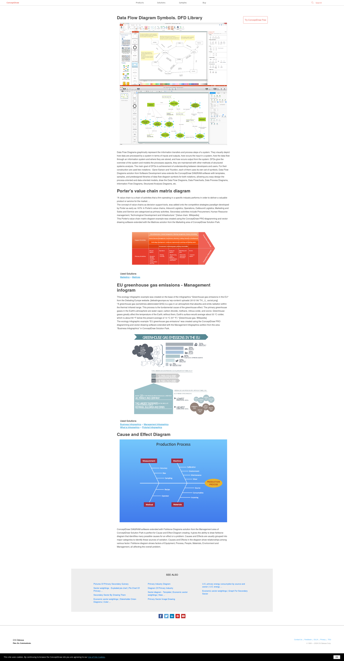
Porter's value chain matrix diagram (153, 191)
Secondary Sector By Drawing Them (110, 594)
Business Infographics (130, 424)
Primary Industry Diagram (159, 583)
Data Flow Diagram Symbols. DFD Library (159, 17)
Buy (204, 2)
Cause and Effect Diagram (143, 434)
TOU (329, 639)
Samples (183, 2)
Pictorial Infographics (152, 427)
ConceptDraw (13, 2)
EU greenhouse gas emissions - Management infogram (163, 287)
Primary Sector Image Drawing (161, 599)
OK (337, 657)
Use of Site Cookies (96, 657)
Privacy (323, 639)
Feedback (308, 639)
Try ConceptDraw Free (255, 19)
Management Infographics (156, 424)
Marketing (125, 277)
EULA (316, 639)
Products (140, 2)
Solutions (161, 2)
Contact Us (298, 639)
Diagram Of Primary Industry (160, 588)
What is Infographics (129, 427)
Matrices (136, 277)
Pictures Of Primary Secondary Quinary (111, 583)
